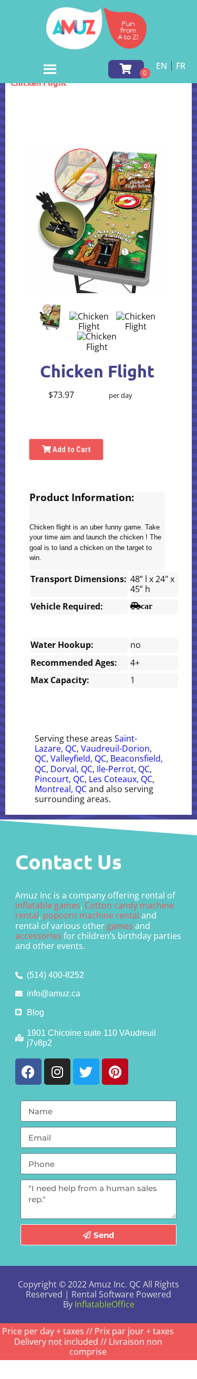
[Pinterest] (115, 1071)
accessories (38, 936)
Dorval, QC (71, 769)
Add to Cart (71, 449)
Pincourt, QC (60, 779)
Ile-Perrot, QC (123, 769)
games (120, 926)
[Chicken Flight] (50, 316)
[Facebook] (28, 1071)
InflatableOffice (104, 1304)
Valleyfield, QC (78, 758)
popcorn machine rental (91, 915)
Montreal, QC (61, 789)
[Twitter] (86, 1071)
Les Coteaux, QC (120, 779)
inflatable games (47, 905)
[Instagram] (57, 1071)
